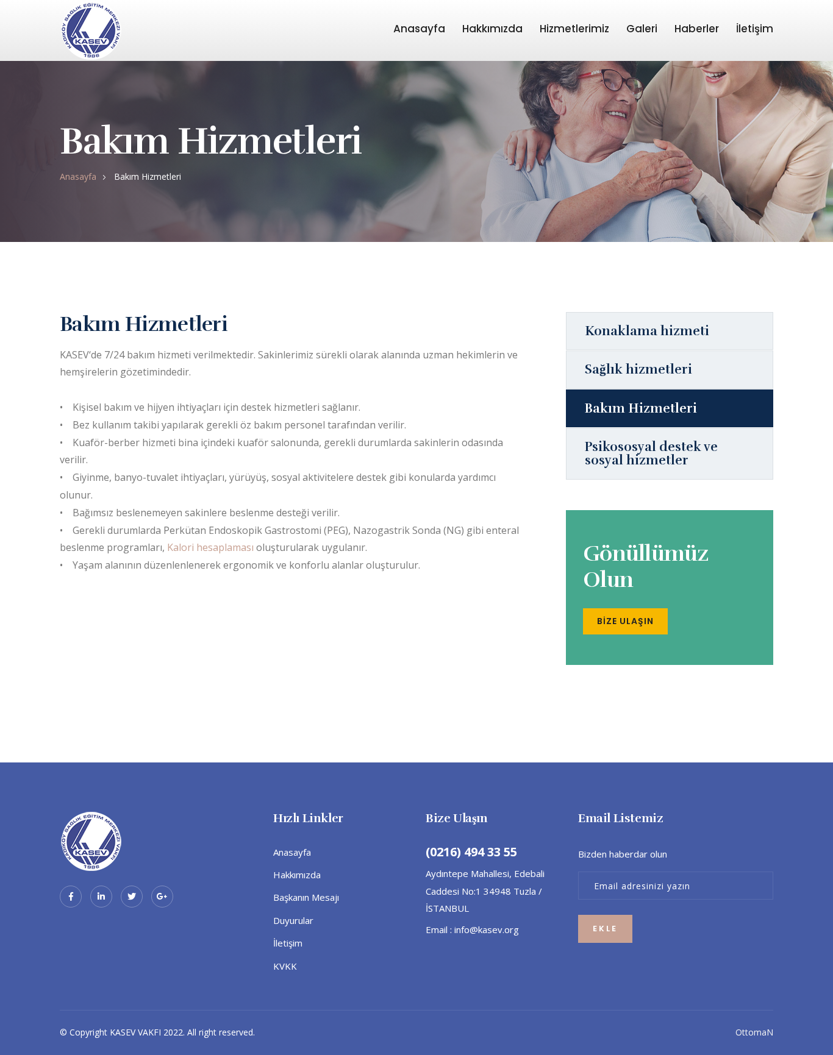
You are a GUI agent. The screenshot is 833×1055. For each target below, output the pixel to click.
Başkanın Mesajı (306, 897)
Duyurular (293, 920)
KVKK (285, 966)
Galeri (641, 28)
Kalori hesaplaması (210, 547)
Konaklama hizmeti (647, 331)
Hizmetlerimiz (574, 28)
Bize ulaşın (625, 621)
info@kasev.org (486, 929)
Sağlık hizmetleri (638, 369)
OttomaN (754, 1032)
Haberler (696, 28)
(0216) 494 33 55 (471, 852)
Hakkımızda (492, 28)
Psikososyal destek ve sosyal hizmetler (651, 453)
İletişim (754, 28)
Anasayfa (419, 28)
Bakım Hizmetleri (641, 408)
